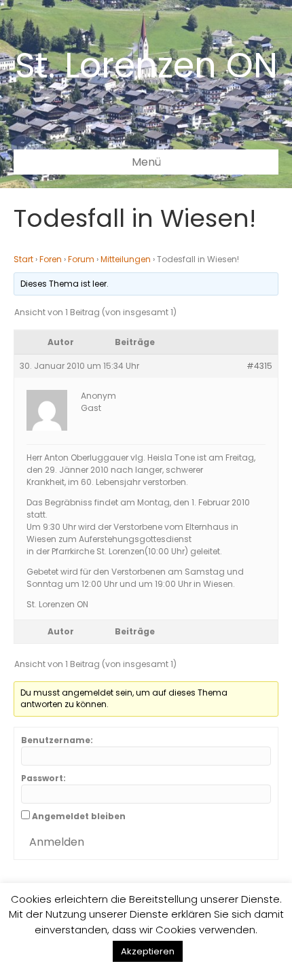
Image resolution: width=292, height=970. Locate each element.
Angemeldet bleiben (79, 816)
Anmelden (56, 842)
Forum (81, 259)
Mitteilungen (126, 259)
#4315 (259, 366)
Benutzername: (57, 740)
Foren (50, 259)
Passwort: (43, 778)
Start (23, 259)
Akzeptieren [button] (148, 951)
